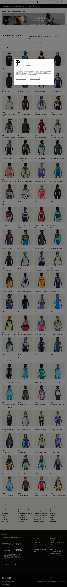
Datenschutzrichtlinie (33, 74)
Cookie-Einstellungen (21, 78)
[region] (34, 72)
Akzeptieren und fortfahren (36, 81)
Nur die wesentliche (35, 78)
